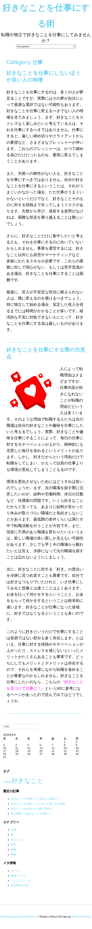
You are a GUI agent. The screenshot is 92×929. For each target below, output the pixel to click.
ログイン (16, 870)
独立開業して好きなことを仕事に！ (31, 813)
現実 (13, 844)
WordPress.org (19, 885)
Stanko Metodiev (81, 916)
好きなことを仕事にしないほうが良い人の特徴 (38, 803)
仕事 (5, 782)
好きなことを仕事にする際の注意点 (31, 808)
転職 (13, 849)
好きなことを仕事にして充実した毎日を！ (35, 798)
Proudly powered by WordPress (19, 916)
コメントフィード (21, 880)
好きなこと (27, 780)
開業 (13, 854)
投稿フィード (18, 875)
